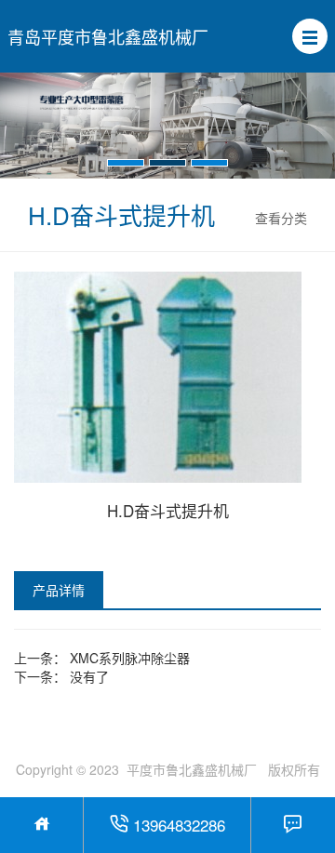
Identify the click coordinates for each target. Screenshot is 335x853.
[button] (310, 36)
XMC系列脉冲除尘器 (130, 657)
